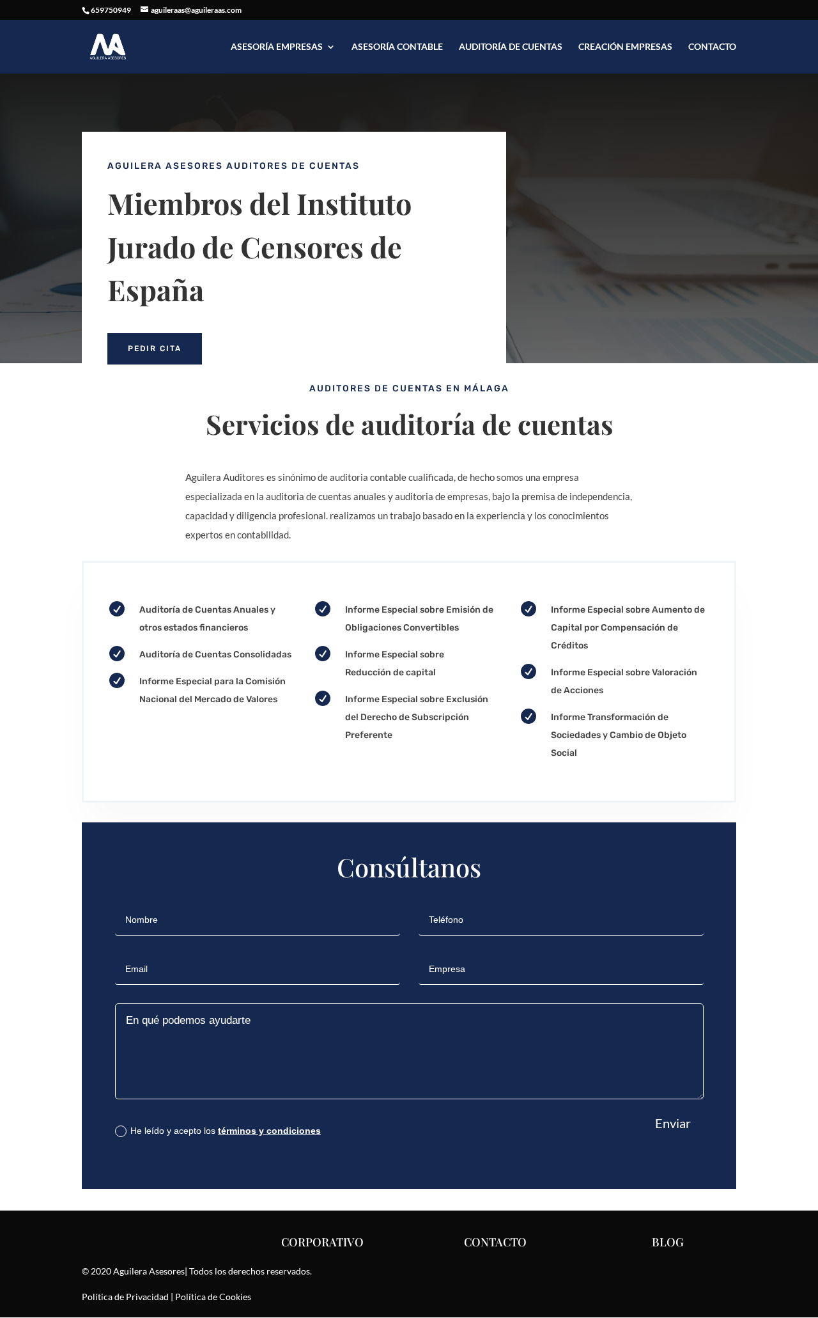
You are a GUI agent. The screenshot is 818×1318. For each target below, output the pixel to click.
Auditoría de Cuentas (510, 47)
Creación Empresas (625, 47)
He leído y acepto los (225, 1131)
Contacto (712, 47)
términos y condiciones (269, 1131)
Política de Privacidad (125, 1296)
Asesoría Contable (397, 47)
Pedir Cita (154, 348)
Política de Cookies (213, 1296)
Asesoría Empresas (277, 47)
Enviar (673, 1123)
